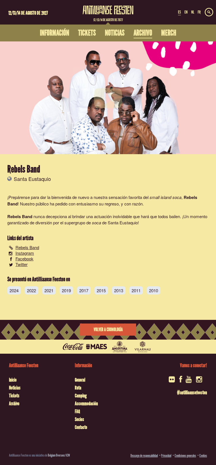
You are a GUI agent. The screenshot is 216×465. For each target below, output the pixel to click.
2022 (31, 290)
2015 (101, 290)
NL (192, 12)
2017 (83, 290)
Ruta (78, 388)
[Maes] (96, 346)
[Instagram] (199, 381)
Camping (81, 396)
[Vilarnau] (142, 346)
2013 (118, 290)
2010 (153, 290)
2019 (66, 290)
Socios (79, 419)
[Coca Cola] (73, 346)
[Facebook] (180, 381)
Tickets (14, 396)
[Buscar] (209, 12)
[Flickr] (172, 381)
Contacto (81, 427)
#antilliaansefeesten (192, 392)
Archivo (14, 403)
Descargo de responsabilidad (144, 455)
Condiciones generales (185, 455)
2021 (48, 290)
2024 (14, 290)
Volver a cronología (108, 330)
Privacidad (166, 455)
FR (199, 12)
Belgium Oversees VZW (59, 455)
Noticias (15, 388)
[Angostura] (119, 346)
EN (186, 12)
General (80, 380)
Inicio (13, 380)
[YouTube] (189, 381)
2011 (136, 290)
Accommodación (86, 403)
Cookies (203, 455)
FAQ (77, 411)
